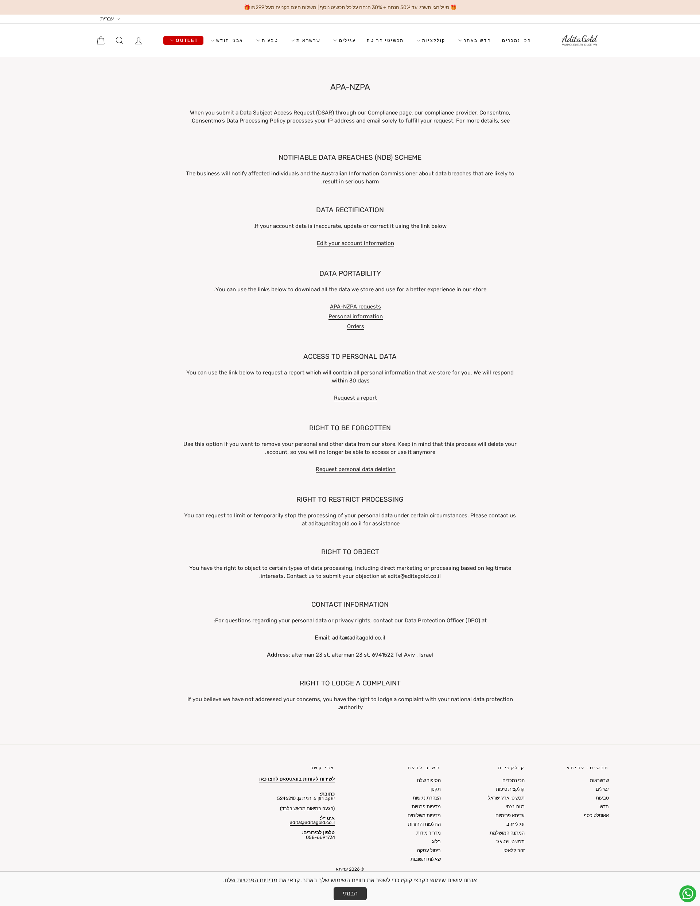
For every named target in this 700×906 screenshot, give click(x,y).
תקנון (436, 789)
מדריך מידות (428, 833)
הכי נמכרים (516, 40)
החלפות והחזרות (424, 824)
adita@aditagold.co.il (312, 822)
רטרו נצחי (515, 806)
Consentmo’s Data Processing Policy (238, 120)
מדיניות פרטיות (426, 806)
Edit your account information (355, 243)
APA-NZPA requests (355, 307)
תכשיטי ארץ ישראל (506, 798)
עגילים (346, 40)
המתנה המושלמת (507, 833)
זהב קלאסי (514, 850)
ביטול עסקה (429, 850)
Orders (355, 327)
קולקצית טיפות (510, 789)
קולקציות (433, 40)
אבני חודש (229, 40)
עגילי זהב (515, 824)
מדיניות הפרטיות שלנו (251, 880)
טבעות (269, 40)
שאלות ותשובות (426, 859)
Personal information (355, 317)
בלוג (436, 841)
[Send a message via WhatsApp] (687, 893)
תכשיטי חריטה (385, 40)
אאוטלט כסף (596, 815)
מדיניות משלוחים (424, 815)
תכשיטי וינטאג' (510, 841)
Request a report (355, 398)
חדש (604, 806)
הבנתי (350, 893)
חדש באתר (476, 40)
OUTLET (186, 40)
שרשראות (307, 40)
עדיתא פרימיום (510, 815)
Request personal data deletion (356, 470)
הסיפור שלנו (429, 780)
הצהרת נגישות (427, 798)
